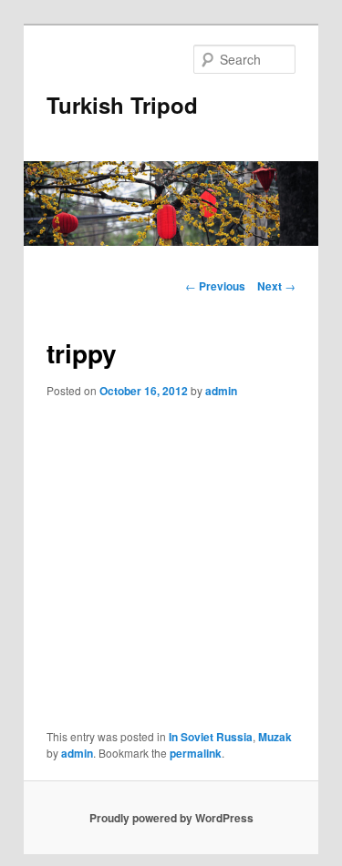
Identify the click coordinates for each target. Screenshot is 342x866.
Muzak (275, 736)
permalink (196, 753)
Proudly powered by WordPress (171, 818)
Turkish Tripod (122, 104)
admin (221, 390)
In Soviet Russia (211, 736)
